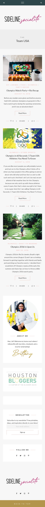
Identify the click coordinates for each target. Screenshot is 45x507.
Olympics (32, 85)
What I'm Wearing (28, 243)
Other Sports (28, 152)
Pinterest (28, 456)
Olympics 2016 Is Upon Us (23, 246)
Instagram (24, 456)
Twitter (20, 456)
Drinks (15, 85)
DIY (7, 85)
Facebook (16, 456)
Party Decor (22, 87)
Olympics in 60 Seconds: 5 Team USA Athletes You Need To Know (22, 157)
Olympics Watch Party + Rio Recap (22, 90)
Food (23, 85)
